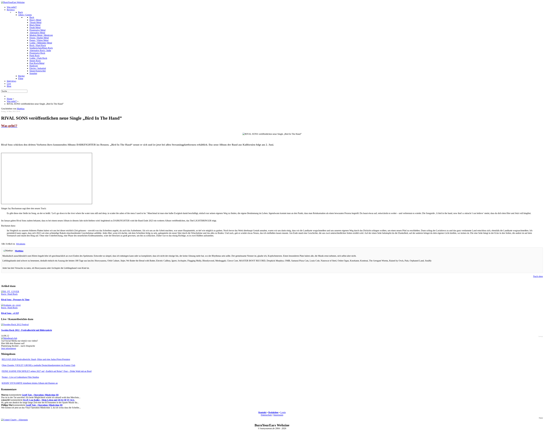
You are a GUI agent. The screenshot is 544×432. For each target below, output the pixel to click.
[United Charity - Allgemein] (14, 420)
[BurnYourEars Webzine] (13, 2)
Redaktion (273, 412)
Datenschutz (266, 415)
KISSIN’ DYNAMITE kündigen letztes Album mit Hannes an (30, 383)
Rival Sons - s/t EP (10, 313)
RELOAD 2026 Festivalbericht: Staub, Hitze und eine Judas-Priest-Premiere (36, 359)
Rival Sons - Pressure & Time (15, 299)
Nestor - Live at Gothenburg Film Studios (20, 377)
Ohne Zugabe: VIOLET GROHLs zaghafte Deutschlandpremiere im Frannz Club (38, 365)
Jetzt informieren (8, 348)
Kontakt (262, 412)
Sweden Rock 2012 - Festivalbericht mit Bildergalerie (26, 330)
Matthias (21, 108)
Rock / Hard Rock (9, 294)
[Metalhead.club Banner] (9, 338)
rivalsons (21, 244)
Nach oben (538, 276)
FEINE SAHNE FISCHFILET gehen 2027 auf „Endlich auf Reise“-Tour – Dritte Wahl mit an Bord (47, 371)
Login (283, 412)
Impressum (278, 415)
